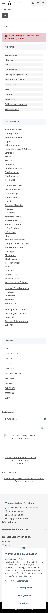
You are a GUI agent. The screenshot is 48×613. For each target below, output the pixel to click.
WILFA (7, 398)
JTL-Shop (29, 609)
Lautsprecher (11, 295)
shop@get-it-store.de (18, 518)
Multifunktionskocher (15, 239)
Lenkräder (9, 153)
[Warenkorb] (43, 3)
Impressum (10, 99)
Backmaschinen (12, 189)
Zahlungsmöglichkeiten (16, 74)
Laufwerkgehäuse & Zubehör (18, 149)
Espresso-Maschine (14, 205)
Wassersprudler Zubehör (16, 282)
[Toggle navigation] (3, 1)
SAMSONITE (10, 388)
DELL (7, 348)
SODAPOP (9, 383)
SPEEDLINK (9, 393)
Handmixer (10, 212)
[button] (33, 3)
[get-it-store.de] (14, 3)
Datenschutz (11, 84)
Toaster (8, 266)
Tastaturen (10, 180)
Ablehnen (24, 603)
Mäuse (8, 156)
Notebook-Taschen (14, 168)
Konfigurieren (24, 595)
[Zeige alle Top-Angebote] (45, 419)
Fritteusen (9, 209)
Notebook (9, 164)
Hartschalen (10, 317)
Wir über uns (11, 55)
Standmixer (10, 255)
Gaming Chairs (12, 133)
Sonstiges (9, 251)
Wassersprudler (12, 278)
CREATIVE (9, 363)
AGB (7, 89)
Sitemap (9, 94)
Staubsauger (11, 259)
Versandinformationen (15, 79)
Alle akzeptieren (24, 588)
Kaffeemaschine (13, 216)
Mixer (7, 236)
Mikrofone (9, 299)
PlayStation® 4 (11, 172)
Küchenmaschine (13, 224)
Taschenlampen (12, 263)
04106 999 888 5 (15, 511)
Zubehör (9, 325)
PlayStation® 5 (11, 176)
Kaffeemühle (11, 220)
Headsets (9, 292)
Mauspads (10, 160)
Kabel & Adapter (12, 145)
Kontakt (8, 64)
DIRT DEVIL (9, 368)
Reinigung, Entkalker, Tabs (17, 243)
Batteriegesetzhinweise (16, 104)
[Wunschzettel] (37, 3)
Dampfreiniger (12, 193)
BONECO (9, 358)
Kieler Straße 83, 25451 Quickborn (23, 507)
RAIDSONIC (10, 378)
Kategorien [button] (8, 412)
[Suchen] (5, 15)
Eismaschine (11, 197)
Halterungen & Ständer (15, 313)
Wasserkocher (11, 274)
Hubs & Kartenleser (14, 137)
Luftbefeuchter (12, 228)
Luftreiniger (10, 232)
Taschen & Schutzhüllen (16, 321)
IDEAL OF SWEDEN (13, 373)
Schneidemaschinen (14, 247)
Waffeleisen (10, 270)
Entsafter (9, 201)
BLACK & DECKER (12, 353)
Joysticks (9, 141)
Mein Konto (10, 60)
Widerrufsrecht (12, 109)
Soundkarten (11, 303)
